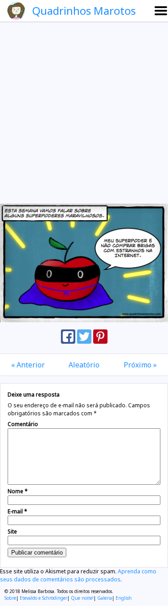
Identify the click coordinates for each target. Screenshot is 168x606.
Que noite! (82, 598)
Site (12, 531)
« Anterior (28, 365)
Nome (18, 491)
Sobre (10, 598)
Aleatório (84, 365)
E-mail (17, 511)
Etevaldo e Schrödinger (43, 598)
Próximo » (140, 365)
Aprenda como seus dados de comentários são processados (78, 575)
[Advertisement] (84, 112)
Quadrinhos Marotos (84, 10)
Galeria (104, 598)
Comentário (23, 424)
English (124, 598)
